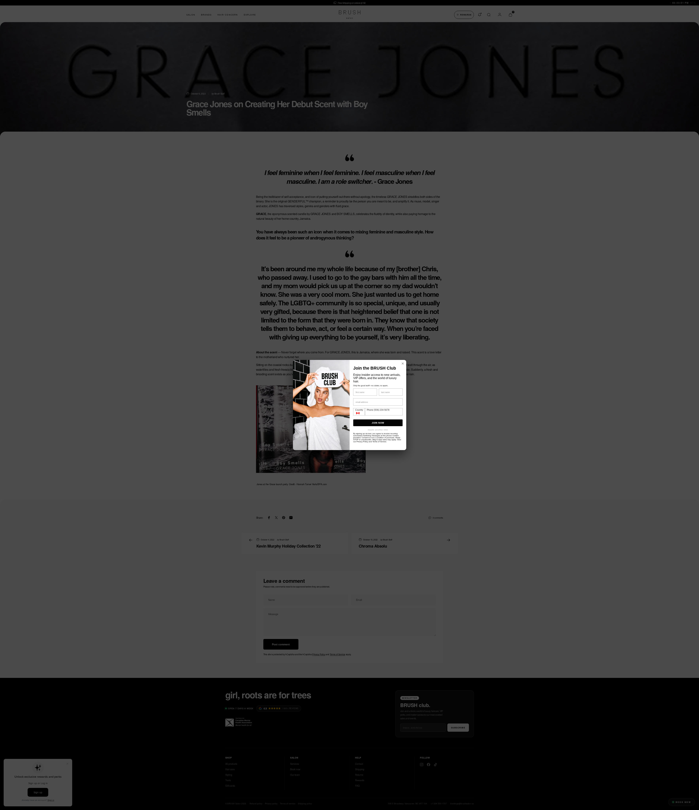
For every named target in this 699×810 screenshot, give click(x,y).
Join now (378, 423)
